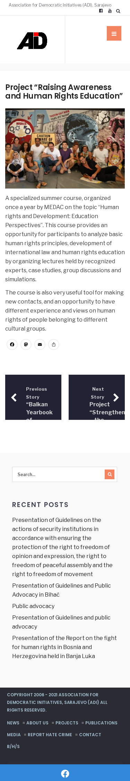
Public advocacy (33, 606)
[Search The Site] (119, 10)
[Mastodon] (26, 345)
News (13, 723)
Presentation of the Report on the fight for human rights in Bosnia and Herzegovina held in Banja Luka (64, 647)
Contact (90, 735)
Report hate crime (50, 735)
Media (14, 735)
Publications (101, 723)
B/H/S (13, 746)
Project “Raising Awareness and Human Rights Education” (64, 91)
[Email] (40, 345)
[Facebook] (101, 11)
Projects (66, 723)
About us (37, 723)
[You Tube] (110, 11)
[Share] (54, 345)
